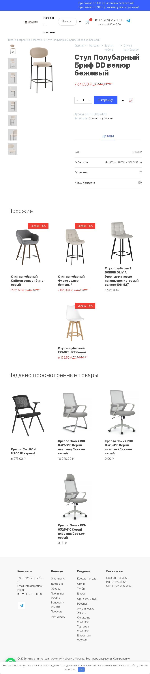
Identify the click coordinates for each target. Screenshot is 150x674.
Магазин (49, 17)
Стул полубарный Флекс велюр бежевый (71, 281)
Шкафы (81, 593)
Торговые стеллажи (83, 628)
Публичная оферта (57, 595)
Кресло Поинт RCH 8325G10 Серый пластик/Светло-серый (72, 447)
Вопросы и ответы (57, 604)
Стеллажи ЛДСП (87, 598)
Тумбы (81, 588)
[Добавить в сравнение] (130, 100)
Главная (79, 45)
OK (81, 669)
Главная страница (19, 40)
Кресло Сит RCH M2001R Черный (23, 451)
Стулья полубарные (131, 47)
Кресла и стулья (87, 578)
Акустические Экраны (85, 610)
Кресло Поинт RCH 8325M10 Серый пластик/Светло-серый (119, 447)
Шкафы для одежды (84, 637)
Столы (81, 583)
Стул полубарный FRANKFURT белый (72, 350)
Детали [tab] (108, 136)
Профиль (56, 611)
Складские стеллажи (83, 619)
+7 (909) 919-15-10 (111, 22)
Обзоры (56, 588)
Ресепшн (82, 603)
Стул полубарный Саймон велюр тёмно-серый (28, 281)
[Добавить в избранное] (122, 100)
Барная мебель (108, 47)
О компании (49, 26)
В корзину (105, 100)
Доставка (57, 583)
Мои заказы (58, 616)
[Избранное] (80, 21)
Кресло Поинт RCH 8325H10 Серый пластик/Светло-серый (72, 531)
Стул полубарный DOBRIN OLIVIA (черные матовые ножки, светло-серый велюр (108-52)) (122, 277)
